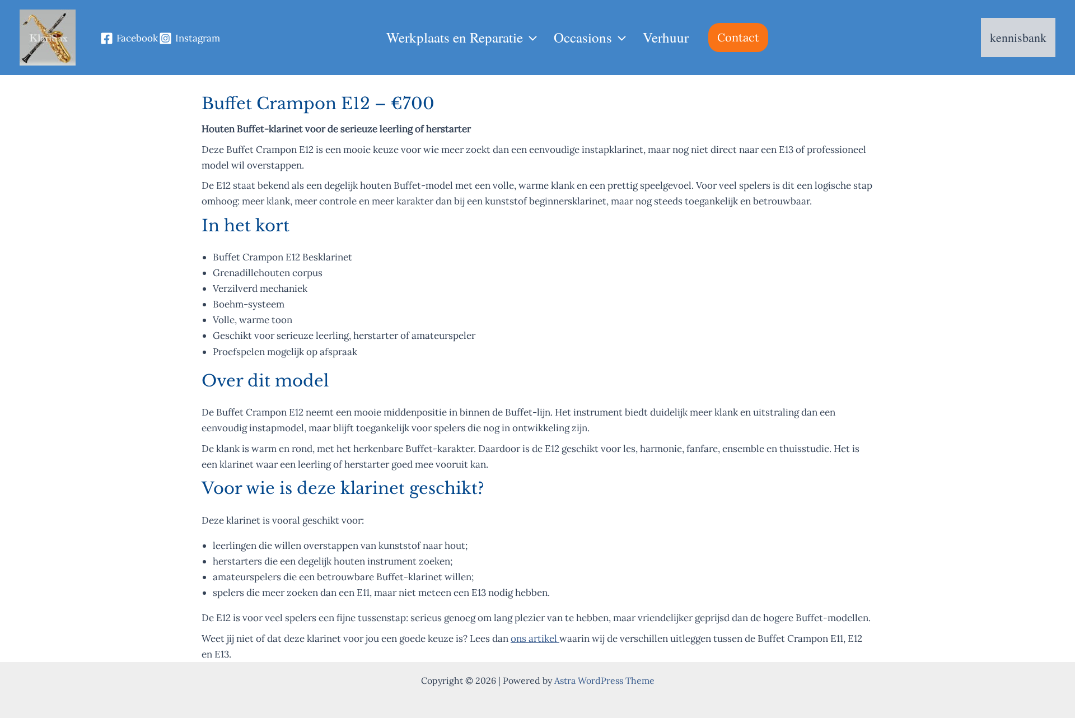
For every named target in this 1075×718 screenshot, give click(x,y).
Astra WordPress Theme (604, 680)
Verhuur (666, 37)
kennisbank (1018, 37)
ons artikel (535, 638)
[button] (530, 38)
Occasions (583, 37)
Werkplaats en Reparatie (454, 37)
